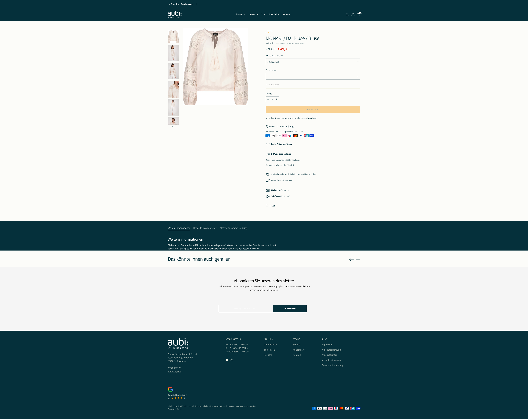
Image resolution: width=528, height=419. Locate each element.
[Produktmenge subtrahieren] (268, 99)
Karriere (268, 354)
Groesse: (271, 70)
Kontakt (297, 354)
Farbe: (274, 55)
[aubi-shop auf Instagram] (231, 360)
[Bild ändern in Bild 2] (173, 36)
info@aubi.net (174, 371)
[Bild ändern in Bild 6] (173, 107)
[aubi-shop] (175, 14)
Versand (285, 118)
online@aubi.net (282, 190)
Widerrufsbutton (330, 354)
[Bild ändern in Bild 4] (173, 71)
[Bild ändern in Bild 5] (173, 89)
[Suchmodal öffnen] (347, 14)
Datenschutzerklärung (332, 365)
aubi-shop (187, 406)
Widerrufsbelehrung (331, 349)
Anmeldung (290, 308)
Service (296, 344)
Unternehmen (270, 344)
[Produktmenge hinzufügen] (276, 99)
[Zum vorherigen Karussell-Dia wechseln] (351, 259)
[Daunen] (173, 127)
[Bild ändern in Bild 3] (173, 53)
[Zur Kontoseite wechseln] (353, 14)
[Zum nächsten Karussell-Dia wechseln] (358, 259)
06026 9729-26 (174, 368)
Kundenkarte (299, 349)
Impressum (327, 344)
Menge (269, 93)
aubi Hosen (269, 349)
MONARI (269, 43)
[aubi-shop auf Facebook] (227, 360)
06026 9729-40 (284, 196)
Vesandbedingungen (331, 360)
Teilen (272, 205)
